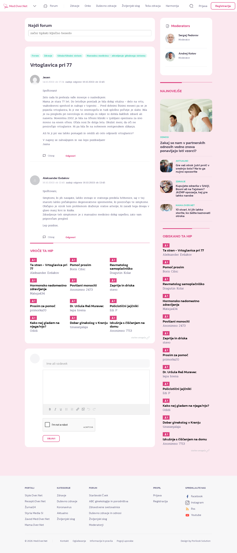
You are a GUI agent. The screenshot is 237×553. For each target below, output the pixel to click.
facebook (196, 496)
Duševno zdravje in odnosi (105, 513)
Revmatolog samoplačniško (121, 266)
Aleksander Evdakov (56, 178)
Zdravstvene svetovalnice (104, 507)
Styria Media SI (34, 513)
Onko (88, 6)
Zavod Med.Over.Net (37, 519)
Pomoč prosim (80, 264)
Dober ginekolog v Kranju (89, 322)
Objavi (51, 438)
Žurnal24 (30, 507)
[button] (49, 409)
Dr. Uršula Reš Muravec (87, 305)
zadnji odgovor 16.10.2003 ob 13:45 (85, 82)
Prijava (203, 6)
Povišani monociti (83, 285)
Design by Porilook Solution (195, 541)
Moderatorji (96, 525)
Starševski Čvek (98, 495)
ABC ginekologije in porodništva (108, 501)
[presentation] (50, 409)
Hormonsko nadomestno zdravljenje (48, 287)
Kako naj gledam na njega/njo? (45, 324)
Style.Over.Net (34, 495)
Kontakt (64, 541)
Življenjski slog (131, 6)
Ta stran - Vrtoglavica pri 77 (48, 266)
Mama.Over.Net (34, 525)
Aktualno (62, 513)
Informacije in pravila (101, 541)
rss (192, 509)
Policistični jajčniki (124, 305)
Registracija (223, 6)
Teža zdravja (153, 6)
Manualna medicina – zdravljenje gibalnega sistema (116, 56)
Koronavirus (64, 507)
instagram (197, 502)
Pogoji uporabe (125, 541)
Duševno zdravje (106, 6)
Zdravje (74, 6)
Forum (53, 6)
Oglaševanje (79, 541)
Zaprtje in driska (122, 285)
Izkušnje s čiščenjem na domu (127, 324)
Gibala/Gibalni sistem (69, 56)
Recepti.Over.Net (35, 501)
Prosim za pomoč (42, 305)
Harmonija (172, 6)
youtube (195, 515)
